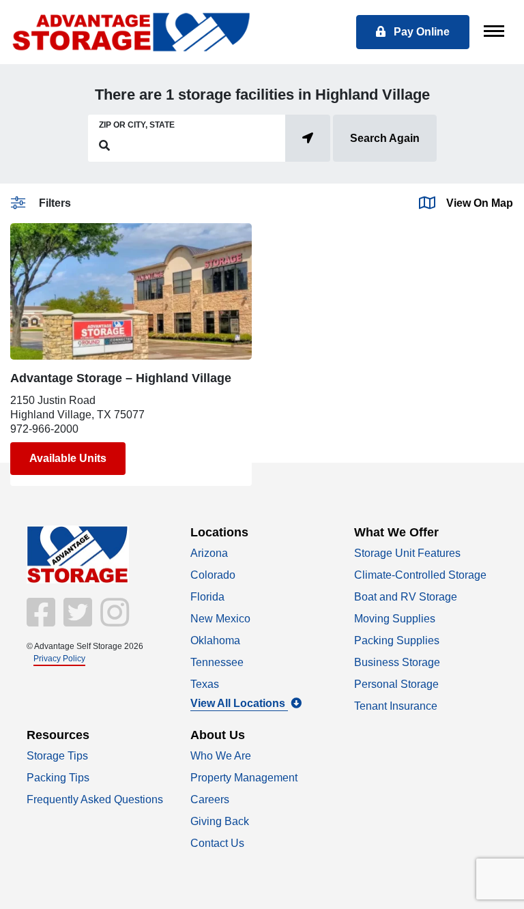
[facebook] (42, 621)
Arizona (209, 553)
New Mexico (220, 618)
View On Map (479, 203)
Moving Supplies (394, 618)
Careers (209, 799)
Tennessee (217, 662)
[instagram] (112, 621)
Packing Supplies (396, 640)
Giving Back (219, 821)
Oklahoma (215, 640)
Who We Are (220, 756)
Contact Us (217, 843)
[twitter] (76, 621)
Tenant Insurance (395, 706)
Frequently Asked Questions (95, 799)
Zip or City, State (137, 125)
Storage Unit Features (407, 553)
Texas (204, 684)
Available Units (67, 458)
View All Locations (239, 703)
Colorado (212, 575)
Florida (207, 597)
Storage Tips (57, 756)
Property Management (243, 777)
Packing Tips (58, 777)
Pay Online (420, 32)
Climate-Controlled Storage (420, 575)
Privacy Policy (59, 658)
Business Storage (397, 662)
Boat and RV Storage (405, 597)
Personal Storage (396, 684)
